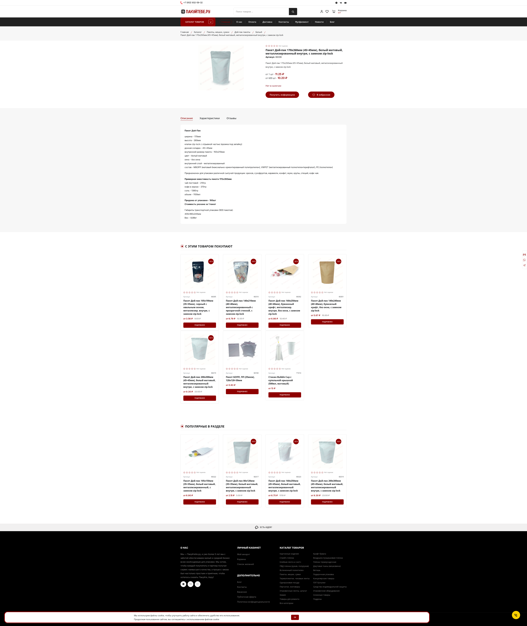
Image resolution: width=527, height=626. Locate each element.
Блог (332, 21)
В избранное (323, 94)
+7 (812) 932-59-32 (193, 2)
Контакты (284, 21)
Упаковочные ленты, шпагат (293, 590)
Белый (259, 32)
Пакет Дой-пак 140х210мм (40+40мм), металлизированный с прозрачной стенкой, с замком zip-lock (241, 307)
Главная (225, 21)
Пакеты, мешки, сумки (218, 32)
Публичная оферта (246, 596)
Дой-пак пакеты (242, 32)
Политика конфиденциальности (253, 601)
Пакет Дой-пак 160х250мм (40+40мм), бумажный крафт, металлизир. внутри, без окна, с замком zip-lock (284, 307)
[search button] (293, 11)
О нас (239, 21)
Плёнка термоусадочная (324, 562)
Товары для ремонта (289, 599)
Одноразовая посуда (289, 582)
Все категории (286, 603)
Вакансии (242, 591)
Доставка (267, 21)
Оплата (252, 21)
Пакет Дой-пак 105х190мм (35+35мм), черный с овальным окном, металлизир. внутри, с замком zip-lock (198, 307)
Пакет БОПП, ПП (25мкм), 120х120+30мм (240, 379)
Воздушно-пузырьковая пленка (328, 558)
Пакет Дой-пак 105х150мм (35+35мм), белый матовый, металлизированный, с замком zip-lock (199, 485)
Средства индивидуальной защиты (330, 586)
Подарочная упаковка (323, 574)
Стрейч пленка (287, 558)
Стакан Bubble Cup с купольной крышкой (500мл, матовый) (280, 380)
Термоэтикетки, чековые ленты (295, 578)
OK (295, 617)
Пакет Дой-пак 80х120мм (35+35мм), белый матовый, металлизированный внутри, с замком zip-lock (242, 485)
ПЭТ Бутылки (319, 582)
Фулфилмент (302, 21)
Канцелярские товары (323, 578)
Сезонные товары (321, 595)
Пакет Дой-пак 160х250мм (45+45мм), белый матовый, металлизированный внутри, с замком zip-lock (284, 485)
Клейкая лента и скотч (290, 562)
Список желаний (245, 564)
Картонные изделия (289, 553)
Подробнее (199, 325)
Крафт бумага (319, 553)
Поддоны (317, 599)
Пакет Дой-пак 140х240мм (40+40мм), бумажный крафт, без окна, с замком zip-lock (326, 305)
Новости (319, 21)
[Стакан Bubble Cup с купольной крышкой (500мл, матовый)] (284, 349)
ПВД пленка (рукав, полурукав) (294, 566)
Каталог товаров (194, 22)
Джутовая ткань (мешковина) (327, 566)
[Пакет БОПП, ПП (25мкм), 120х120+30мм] (242, 349)
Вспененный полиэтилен (292, 570)
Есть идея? (265, 527)
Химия (283, 595)
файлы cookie (157, 615)
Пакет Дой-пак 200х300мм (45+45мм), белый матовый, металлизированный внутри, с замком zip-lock (199, 382)
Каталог (198, 32)
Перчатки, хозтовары (290, 586)
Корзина (241, 559)
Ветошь (316, 570)
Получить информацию (282, 94)
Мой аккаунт (243, 554)
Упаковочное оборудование (326, 590)
